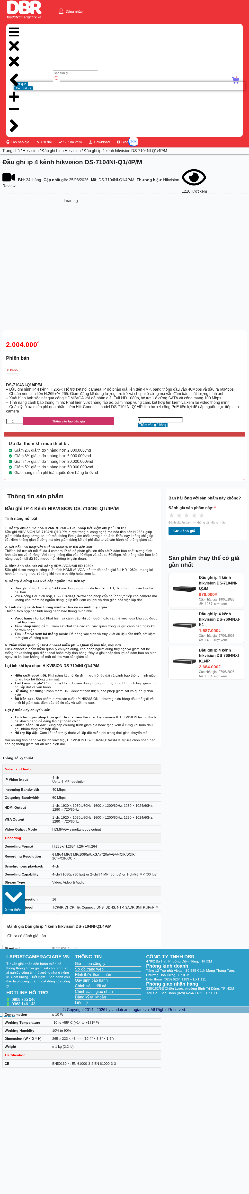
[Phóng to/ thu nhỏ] (1, 1016)
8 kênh (12, 370)
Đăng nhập (74, 11)
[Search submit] (56, 79)
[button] (13, 899)
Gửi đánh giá (184, 531)
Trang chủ (11, 151)
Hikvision (31, 151)
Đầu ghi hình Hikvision (61, 151)
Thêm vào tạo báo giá (68, 421)
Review (9, 186)
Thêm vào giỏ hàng (152, 425)
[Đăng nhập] (61, 11)
